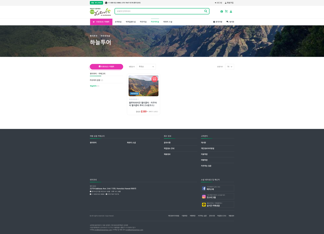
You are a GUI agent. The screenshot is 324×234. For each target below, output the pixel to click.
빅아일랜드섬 (131, 22)
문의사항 (219, 22)
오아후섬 (118, 22)
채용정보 (167, 154)
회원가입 (230, 3)
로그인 (219, 3)
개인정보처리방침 (207, 148)
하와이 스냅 (167, 22)
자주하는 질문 (206, 166)
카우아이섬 (155, 22)
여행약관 (204, 160)
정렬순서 (132, 66)
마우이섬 (143, 22)
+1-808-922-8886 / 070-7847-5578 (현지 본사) (124, 3)
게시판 (231, 22)
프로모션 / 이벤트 (102, 22)
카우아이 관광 (96, 80)
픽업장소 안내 (169, 148)
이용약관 (204, 154)
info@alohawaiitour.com (103, 230)
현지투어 (94, 36)
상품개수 (220, 66)
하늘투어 (94, 86)
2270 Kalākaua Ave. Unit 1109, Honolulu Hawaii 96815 (113, 188)
